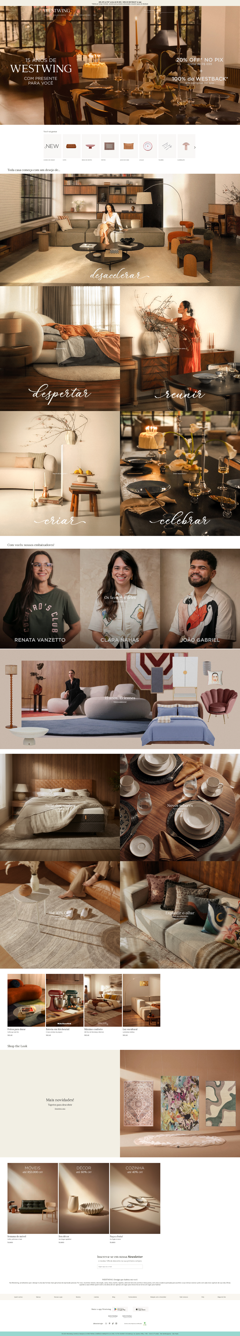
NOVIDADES (72, 15)
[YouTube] (106, 1324)
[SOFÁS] (71, 146)
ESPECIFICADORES (84, 15)
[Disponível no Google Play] (120, 1309)
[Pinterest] (109, 1324)
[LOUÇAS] (148, 146)
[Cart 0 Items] (195, 11)
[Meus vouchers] (180, 11)
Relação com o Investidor (158, 1297)
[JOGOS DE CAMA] (129, 146)
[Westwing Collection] (113, 1316)
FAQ (202, 1297)
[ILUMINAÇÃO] (186, 146)
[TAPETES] (109, 146)
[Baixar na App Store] (140, 1309)
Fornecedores (132, 1297)
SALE (94, 15)
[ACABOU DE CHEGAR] (52, 146)
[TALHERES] (167, 146)
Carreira (96, 1297)
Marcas (38, 1297)
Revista (78, 1297)
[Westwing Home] (57, 10)
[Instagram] (116, 1324)
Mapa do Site (222, 1297)
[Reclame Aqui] (145, 1324)
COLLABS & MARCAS (59, 15)
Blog (113, 1297)
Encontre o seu (60, 1109)
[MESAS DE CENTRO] (90, 146)
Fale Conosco (184, 1297)
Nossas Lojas (58, 1297)
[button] (188, 11)
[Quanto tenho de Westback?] (184, 11)
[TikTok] (113, 1324)
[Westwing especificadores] (127, 1316)
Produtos (47, 15)
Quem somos (18, 1297)
